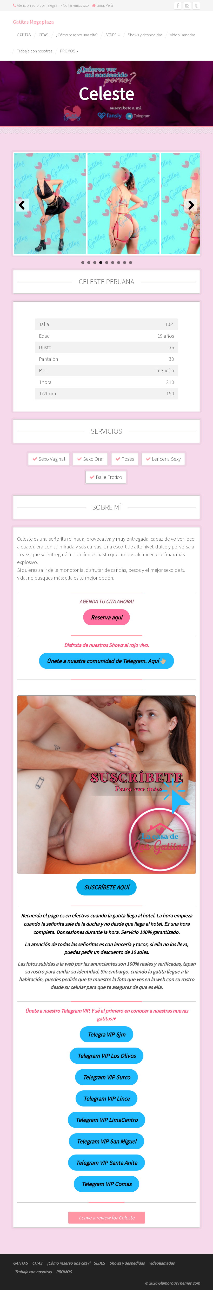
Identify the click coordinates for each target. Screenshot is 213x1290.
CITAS (43, 34)
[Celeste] (50, 203)
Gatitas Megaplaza (33, 21)
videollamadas (182, 34)
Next (190, 205)
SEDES (111, 34)
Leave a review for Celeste (107, 1217)
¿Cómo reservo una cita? (77, 34)
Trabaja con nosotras (34, 50)
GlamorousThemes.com (179, 1283)
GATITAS (24, 34)
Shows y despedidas (145, 34)
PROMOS (68, 50)
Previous (22, 205)
